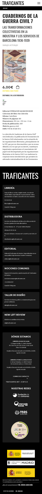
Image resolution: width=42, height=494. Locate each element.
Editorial (10, 249)
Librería (9, 188)
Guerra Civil (14, 126)
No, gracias (19, 491)
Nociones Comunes (16, 268)
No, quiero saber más (25, 485)
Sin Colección (23, 114)
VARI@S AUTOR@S (10, 45)
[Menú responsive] (39, 3)
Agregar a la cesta (18, 87)
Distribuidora (13, 217)
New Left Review (14, 315)
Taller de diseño (14, 295)
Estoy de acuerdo (8, 491)
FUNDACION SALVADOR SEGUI (21, 111)
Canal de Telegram (10, 207)
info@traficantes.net (21, 378)
